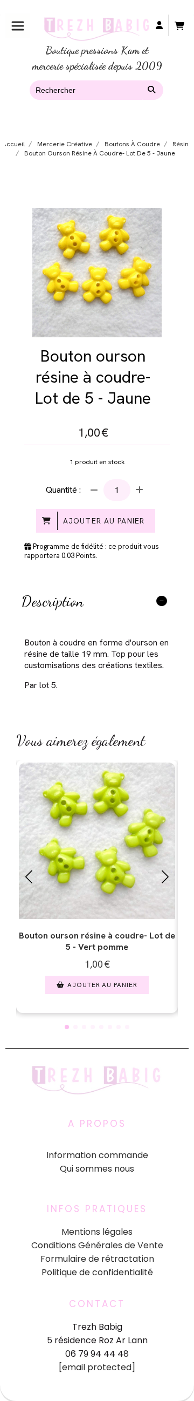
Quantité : (63, 489)
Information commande (97, 1155)
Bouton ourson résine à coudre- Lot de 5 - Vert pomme (97, 941)
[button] (67, 1027)
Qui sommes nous (97, 1168)
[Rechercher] (153, 90)
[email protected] (97, 1367)
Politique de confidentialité (97, 1272)
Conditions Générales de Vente (97, 1245)
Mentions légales (97, 1232)
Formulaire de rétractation (97, 1259)
